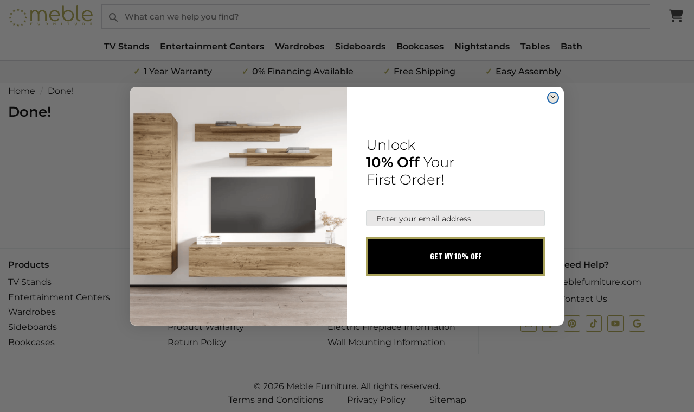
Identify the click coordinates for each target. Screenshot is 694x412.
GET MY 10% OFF (455, 256)
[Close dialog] (553, 97)
